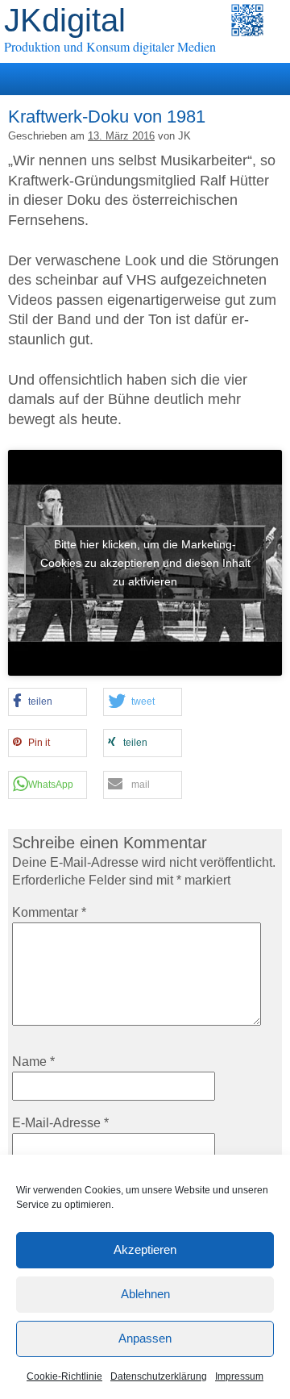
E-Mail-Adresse (60, 1123)
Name (33, 1061)
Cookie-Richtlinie (64, 1376)
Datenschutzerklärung (158, 1376)
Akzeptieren (145, 1249)
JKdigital (65, 20)
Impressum (239, 1376)
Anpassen (145, 1338)
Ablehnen (145, 1294)
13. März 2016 (121, 136)
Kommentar (49, 912)
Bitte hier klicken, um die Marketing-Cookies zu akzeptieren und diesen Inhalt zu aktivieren (145, 562)
